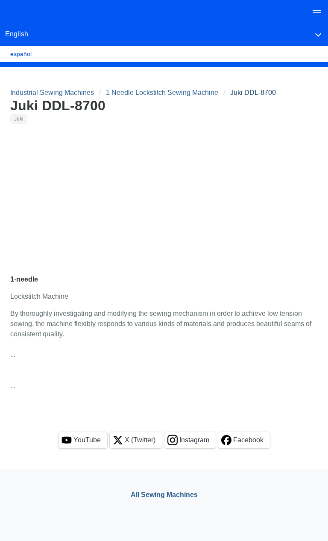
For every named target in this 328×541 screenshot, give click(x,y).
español (21, 53)
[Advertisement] (164, 194)
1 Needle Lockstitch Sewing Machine (162, 92)
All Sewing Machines (164, 494)
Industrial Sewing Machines (52, 92)
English (16, 34)
